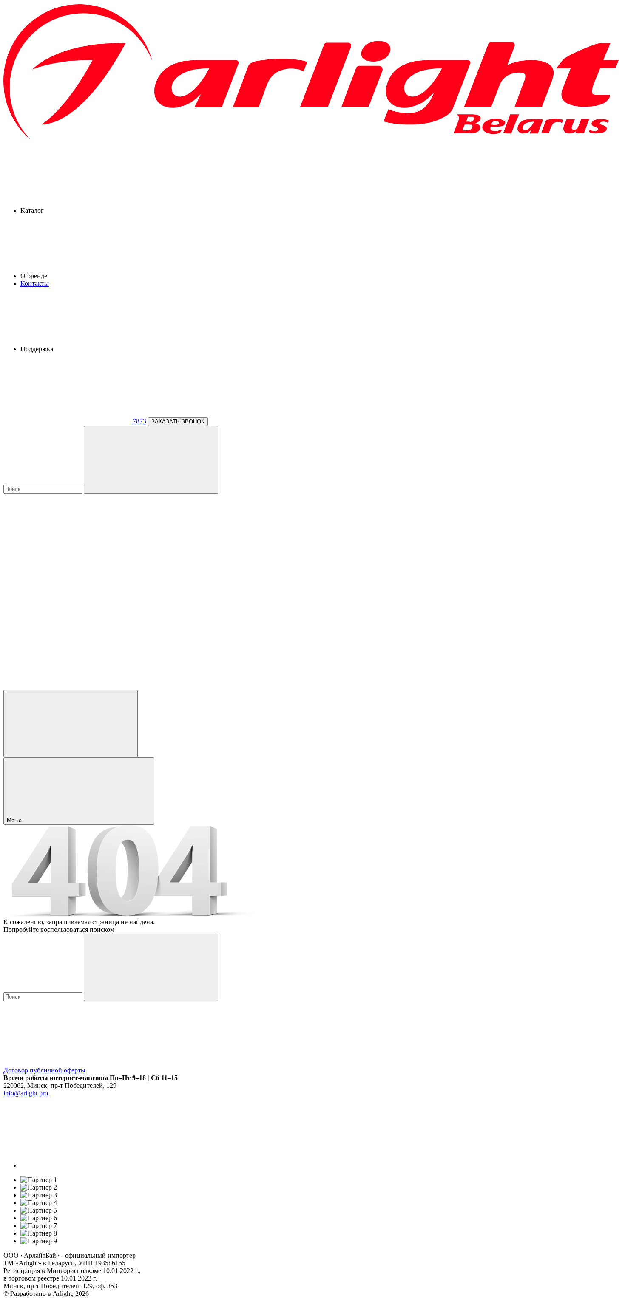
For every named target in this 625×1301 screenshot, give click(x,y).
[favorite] (67, 620)
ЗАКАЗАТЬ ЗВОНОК (178, 421)
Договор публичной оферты (44, 1070)
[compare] (67, 685)
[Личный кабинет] (70, 723)
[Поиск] (151, 460)
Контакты (34, 283)
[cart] (67, 555)
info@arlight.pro (25, 1093)
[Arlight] (312, 138)
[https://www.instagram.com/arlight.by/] (84, 1165)
